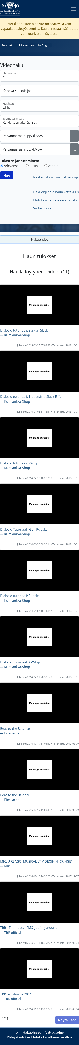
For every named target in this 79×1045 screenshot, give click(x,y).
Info (15, 1032)
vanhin (53, 166)
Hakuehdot (39, 239)
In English (45, 45)
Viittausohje (42, 208)
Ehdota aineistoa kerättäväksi (55, 200)
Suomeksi (8, 45)
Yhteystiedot (16, 1037)
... (74, 136)
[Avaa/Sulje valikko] (73, 9)
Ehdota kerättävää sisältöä (51, 1037)
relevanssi (11, 166)
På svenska (26, 45)
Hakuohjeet (32, 1032)
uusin (33, 166)
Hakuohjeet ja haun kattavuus (56, 192)
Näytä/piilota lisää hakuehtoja (56, 177)
